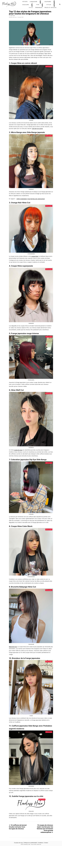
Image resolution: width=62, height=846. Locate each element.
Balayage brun (13, 646)
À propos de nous (18, 842)
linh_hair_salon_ (31, 379)
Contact (46, 842)
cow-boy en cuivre (37, 128)
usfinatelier (31, 514)
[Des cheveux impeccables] (9, 4)
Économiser (49, 66)
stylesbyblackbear (31, 253)
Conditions (40, 842)
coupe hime (34, 256)
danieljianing (31, 447)
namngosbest (31, 786)
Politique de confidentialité (30, 842)
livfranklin (31, 120)
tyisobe (31, 715)
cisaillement (31, 189)
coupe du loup (18, 450)
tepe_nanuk (31, 811)
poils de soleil (31, 644)
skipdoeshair (31, 323)
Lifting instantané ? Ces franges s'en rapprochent (31, 199)
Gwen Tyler (12, 15)
